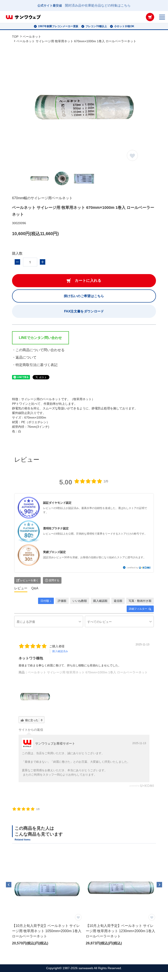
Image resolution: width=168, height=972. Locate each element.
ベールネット (32, 36)
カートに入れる (88, 280)
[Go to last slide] (8, 884)
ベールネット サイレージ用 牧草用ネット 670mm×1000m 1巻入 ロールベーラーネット (88, 672)
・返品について (24, 357)
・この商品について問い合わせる (38, 350)
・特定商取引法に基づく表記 (35, 365)
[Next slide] (159, 884)
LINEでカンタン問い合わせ (40, 338)
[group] (47, 901)
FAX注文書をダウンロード (84, 311)
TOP (15, 36)
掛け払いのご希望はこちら (84, 296)
